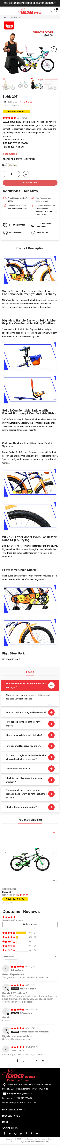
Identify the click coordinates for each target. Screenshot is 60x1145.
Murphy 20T (20, 892)
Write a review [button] (30, 924)
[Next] (54, 49)
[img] (18, 966)
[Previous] (6, 49)
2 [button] (23, 1060)
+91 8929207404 (23, 1098)
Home (5, 17)
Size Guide (10, 154)
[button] (9, 118)
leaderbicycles (21, 889)
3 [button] (30, 1060)
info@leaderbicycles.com (19, 1093)
